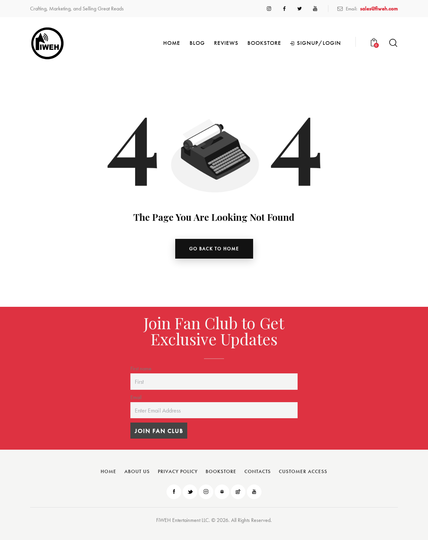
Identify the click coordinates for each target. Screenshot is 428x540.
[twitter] (299, 8)
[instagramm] (268, 8)
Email (135, 397)
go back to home (214, 249)
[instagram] (206, 491)
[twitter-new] (190, 491)
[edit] (238, 491)
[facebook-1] (174, 491)
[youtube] (315, 8)
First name (140, 368)
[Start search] (393, 43)
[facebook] (284, 8)
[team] (222, 491)
